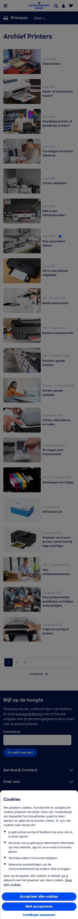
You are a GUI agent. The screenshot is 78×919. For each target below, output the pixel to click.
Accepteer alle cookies (39, 896)
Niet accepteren (39, 906)
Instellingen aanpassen (39, 915)
